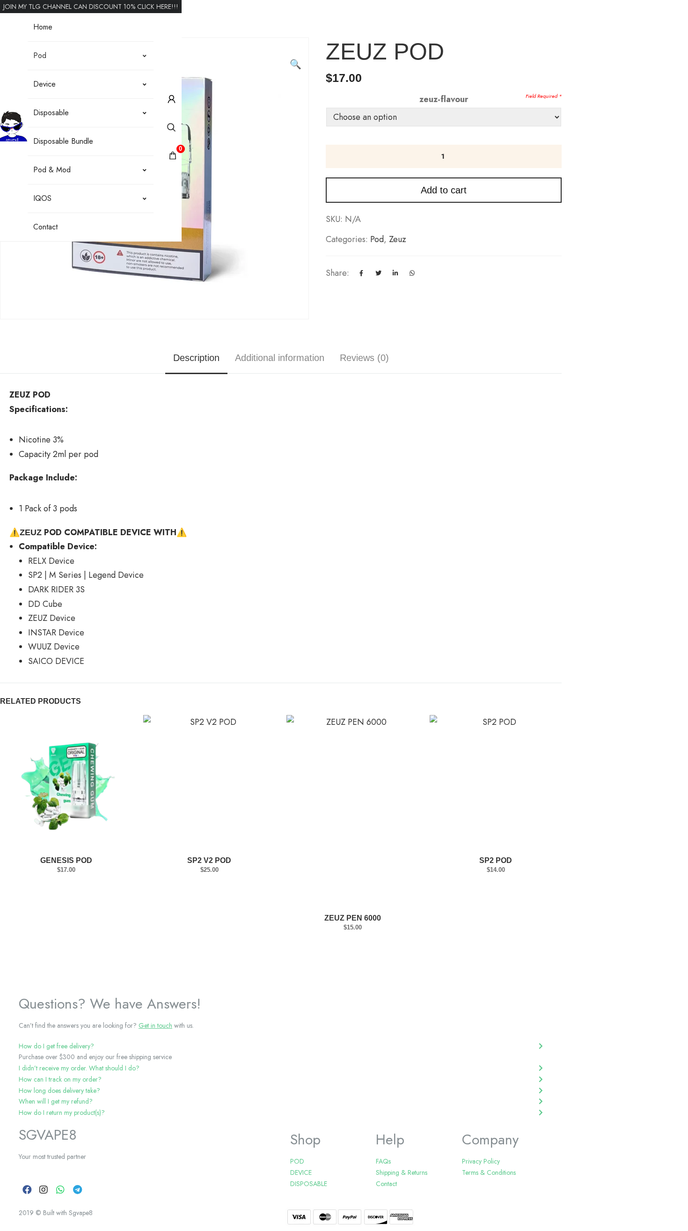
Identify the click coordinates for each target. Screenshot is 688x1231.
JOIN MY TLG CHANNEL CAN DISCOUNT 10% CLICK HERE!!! (90, 6)
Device (44, 84)
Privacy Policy (481, 1161)
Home (42, 27)
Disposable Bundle (63, 141)
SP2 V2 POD (209, 860)
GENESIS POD (66, 860)
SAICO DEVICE (57, 661)
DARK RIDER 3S (56, 589)
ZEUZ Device (51, 618)
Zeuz (397, 239)
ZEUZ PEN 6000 (352, 918)
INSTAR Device (56, 633)
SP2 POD (495, 860)
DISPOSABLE (308, 1183)
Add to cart (444, 190)
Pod (39, 55)
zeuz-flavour (443, 99)
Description (196, 358)
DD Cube (45, 604)
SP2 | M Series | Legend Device (86, 575)
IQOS (42, 198)
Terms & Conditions (489, 1172)
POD (297, 1161)
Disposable (51, 112)
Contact (45, 226)
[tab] (281, 1046)
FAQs (383, 1161)
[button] (297, 50)
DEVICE (301, 1172)
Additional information (279, 358)
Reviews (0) (364, 358)
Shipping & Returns (401, 1172)
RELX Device (51, 561)
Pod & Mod (52, 169)
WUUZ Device (54, 647)
